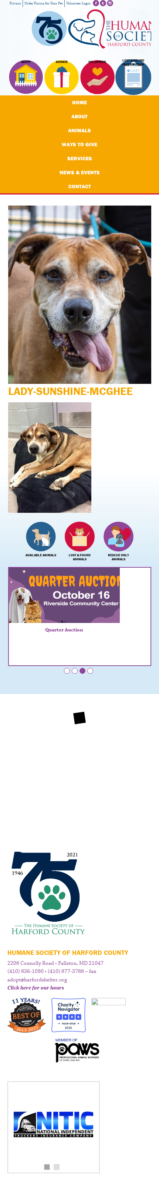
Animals (79, 130)
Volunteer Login (78, 3)
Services (79, 158)
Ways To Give (79, 144)
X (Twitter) (103, 3)
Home (79, 102)
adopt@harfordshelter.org (37, 980)
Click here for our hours (35, 988)
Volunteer (97, 62)
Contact (79, 186)
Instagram (110, 3)
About (79, 116)
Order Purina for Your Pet (43, 3)
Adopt (26, 62)
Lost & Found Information (133, 63)
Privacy (15, 3)
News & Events (80, 172)
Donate (62, 62)
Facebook (96, 3)
